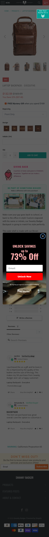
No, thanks (24, 291)
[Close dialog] (42, 236)
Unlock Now (24, 276)
